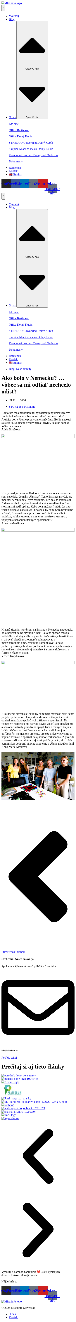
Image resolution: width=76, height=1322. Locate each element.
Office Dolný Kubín (20, 136)
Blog (12, 368)
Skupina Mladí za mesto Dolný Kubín (31, 148)
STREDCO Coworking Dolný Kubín (31, 142)
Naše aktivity (23, 368)
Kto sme (14, 123)
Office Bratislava (19, 130)
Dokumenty (16, 161)
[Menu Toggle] (3, 8)
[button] (38, 1157)
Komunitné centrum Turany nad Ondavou (33, 155)
